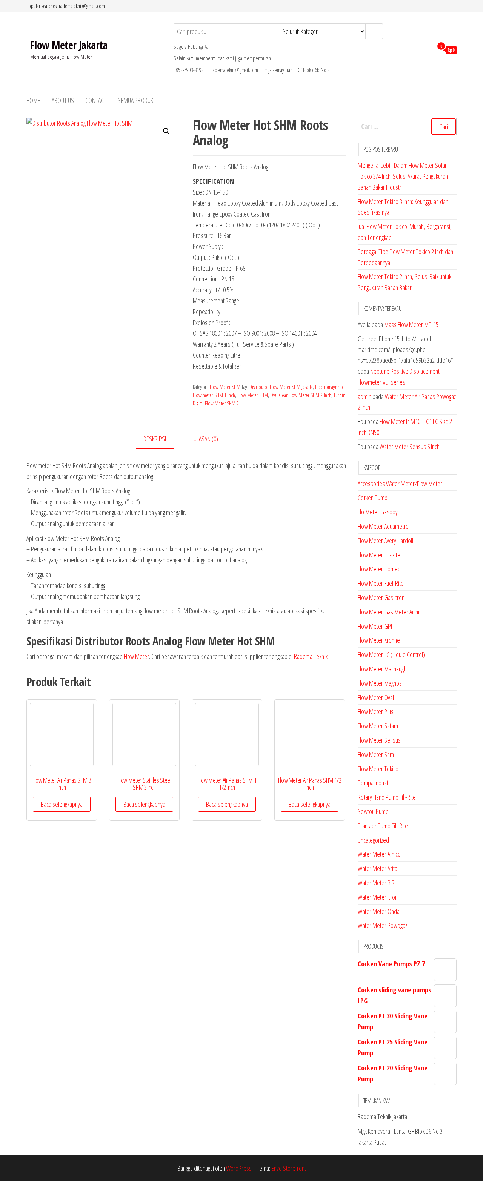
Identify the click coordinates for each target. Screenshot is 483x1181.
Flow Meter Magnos (380, 683)
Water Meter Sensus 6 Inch (410, 446)
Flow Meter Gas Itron (381, 597)
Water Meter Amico (379, 853)
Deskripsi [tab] (154, 438)
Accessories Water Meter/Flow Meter (400, 483)
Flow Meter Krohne (379, 640)
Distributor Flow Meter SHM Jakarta (281, 386)
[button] (166, 131)
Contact (95, 100)
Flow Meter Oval (376, 697)
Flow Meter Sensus (379, 740)
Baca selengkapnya (62, 804)
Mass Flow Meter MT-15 (411, 324)
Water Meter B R (376, 882)
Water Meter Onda (379, 911)
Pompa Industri (374, 782)
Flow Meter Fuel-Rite (381, 583)
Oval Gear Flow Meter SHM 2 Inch (300, 395)
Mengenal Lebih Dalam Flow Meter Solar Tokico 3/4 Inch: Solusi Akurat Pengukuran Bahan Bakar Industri (403, 176)
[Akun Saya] (425, 49)
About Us (63, 100)
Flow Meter (136, 656)
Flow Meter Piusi (376, 711)
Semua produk (135, 100)
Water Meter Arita (377, 868)
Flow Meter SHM (225, 386)
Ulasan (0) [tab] (206, 438)
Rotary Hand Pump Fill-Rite (387, 797)
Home (33, 100)
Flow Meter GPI (375, 626)
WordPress (239, 1168)
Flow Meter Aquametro (383, 526)
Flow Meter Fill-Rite (379, 554)
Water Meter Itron (378, 896)
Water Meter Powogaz (382, 925)
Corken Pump (373, 497)
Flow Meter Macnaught (383, 668)
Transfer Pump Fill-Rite (383, 825)
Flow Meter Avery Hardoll (385, 540)
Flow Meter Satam (378, 725)
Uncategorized (373, 840)
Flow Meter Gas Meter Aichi (388, 611)
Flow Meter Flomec (379, 568)
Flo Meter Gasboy (378, 511)
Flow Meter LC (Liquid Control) (391, 654)
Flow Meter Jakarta (69, 45)
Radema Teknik (311, 656)
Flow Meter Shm (376, 754)
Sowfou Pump (373, 811)
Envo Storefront (288, 1168)
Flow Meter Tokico (378, 768)
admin (364, 396)
